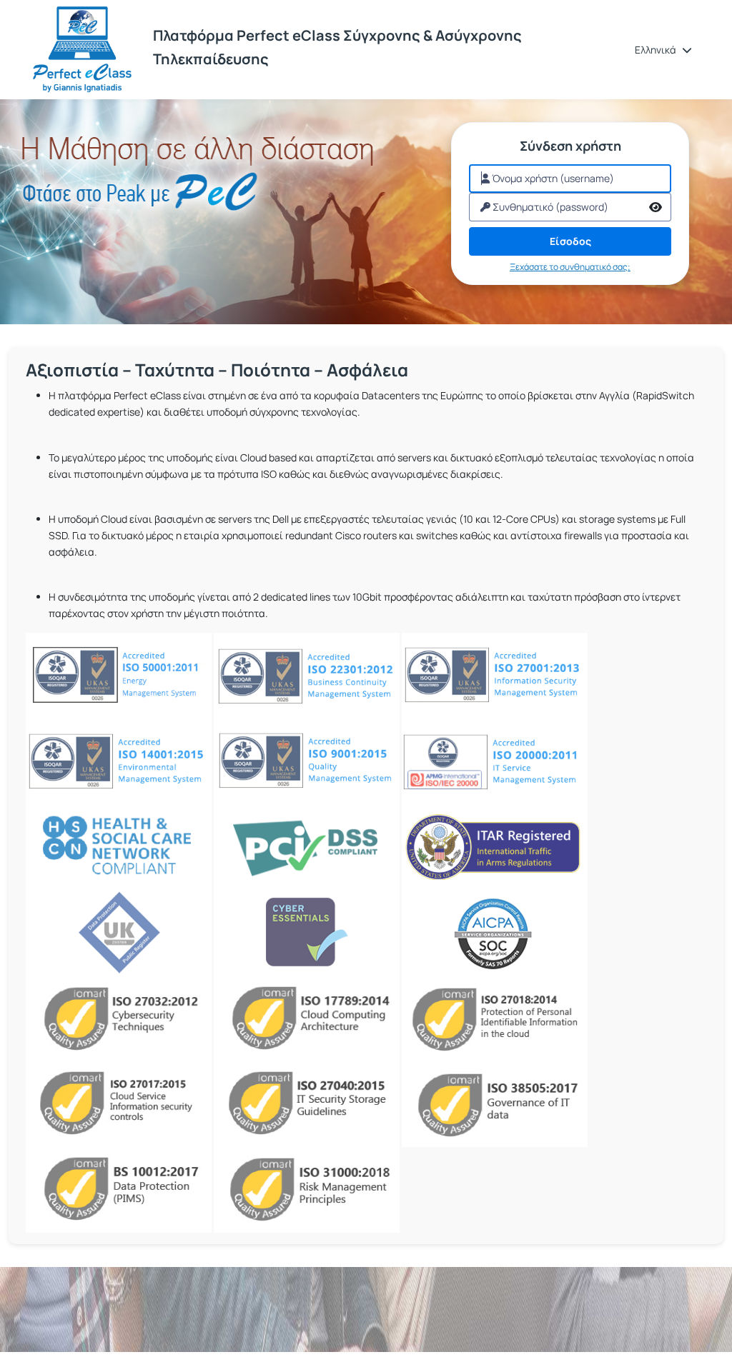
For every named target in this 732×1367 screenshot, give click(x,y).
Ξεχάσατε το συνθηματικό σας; (570, 267)
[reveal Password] (655, 207)
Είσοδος (570, 241)
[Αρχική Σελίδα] (82, 49)
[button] (663, 50)
